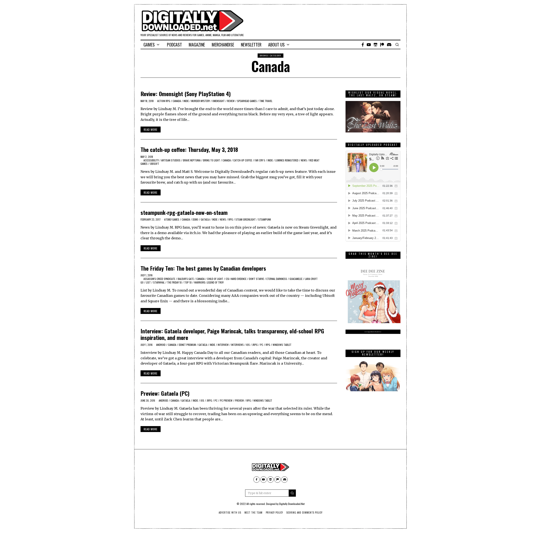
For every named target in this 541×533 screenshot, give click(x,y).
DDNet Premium (187, 344)
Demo (195, 219)
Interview (223, 344)
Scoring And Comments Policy (304, 512)
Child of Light (215, 279)
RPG (230, 219)
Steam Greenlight (245, 219)
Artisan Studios (170, 160)
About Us (276, 44)
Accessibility (151, 160)
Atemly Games (171, 219)
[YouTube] (369, 44)
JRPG (255, 344)
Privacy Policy (274, 512)
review (231, 101)
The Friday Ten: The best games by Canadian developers (203, 268)
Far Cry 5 (260, 160)
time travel (265, 101)
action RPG (163, 101)
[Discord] (389, 44)
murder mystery (200, 101)
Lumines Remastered (286, 160)
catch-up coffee (242, 160)
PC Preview (226, 400)
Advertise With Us (230, 512)
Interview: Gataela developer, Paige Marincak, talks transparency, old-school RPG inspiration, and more (232, 334)
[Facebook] (363, 44)
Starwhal (159, 282)
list (148, 282)
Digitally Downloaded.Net (292, 504)
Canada (177, 101)
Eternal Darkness (276, 279)
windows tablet (282, 344)
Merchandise (223, 44)
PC (261, 344)
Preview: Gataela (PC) (165, 393)
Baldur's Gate (186, 279)
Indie (186, 101)
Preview (239, 400)
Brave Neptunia (192, 160)
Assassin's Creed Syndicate (159, 279)
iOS (248, 344)
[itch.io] (375, 44)
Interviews (237, 344)
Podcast (174, 44)
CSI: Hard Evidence (236, 279)
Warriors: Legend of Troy (209, 282)
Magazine (197, 44)
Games (149, 44)
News (304, 160)
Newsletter (251, 44)
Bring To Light (211, 160)
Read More (150, 129)
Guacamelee (296, 279)
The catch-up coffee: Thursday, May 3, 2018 (189, 149)
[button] (292, 493)
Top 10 (188, 282)
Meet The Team (253, 512)
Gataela (205, 219)
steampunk (264, 219)
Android (160, 344)
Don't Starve (256, 279)
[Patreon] (382, 44)
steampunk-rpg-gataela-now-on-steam (184, 212)
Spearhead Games (247, 101)
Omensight (218, 101)
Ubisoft (154, 163)
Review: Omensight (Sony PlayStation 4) (186, 94)
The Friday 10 (174, 282)
